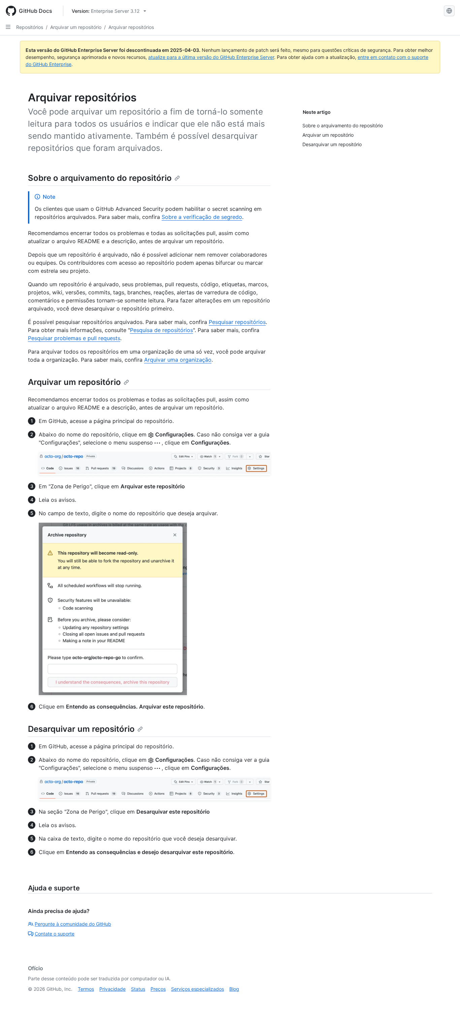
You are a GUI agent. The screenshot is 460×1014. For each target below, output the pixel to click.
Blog (234, 989)
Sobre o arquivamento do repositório (100, 178)
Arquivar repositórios (131, 27)
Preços (158, 989)
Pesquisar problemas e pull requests (74, 338)
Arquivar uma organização (177, 359)
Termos (86, 989)
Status (138, 989)
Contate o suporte (54, 934)
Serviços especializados (197, 989)
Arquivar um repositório (75, 27)
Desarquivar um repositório (81, 729)
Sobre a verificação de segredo (202, 217)
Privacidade (112, 989)
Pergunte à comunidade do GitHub (73, 924)
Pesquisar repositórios (237, 322)
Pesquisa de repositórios (161, 330)
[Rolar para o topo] (445, 999)
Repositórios (29, 27)
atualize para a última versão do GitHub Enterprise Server (211, 57)
